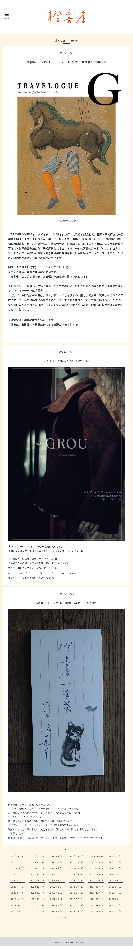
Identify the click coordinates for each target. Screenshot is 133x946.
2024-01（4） (97, 880)
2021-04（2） (97, 911)
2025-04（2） (57, 868)
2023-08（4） (57, 886)
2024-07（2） (116, 874)
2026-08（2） (18, 856)
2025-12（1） (18, 862)
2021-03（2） (116, 911)
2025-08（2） (97, 862)
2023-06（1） (97, 886)
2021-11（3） (116, 905)
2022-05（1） (116, 899)
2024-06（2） (18, 880)
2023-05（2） (116, 886)
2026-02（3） (97, 856)
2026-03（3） (77, 856)
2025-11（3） (38, 862)
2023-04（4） (18, 892)
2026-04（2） (57, 856)
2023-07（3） (77, 886)
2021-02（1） (67, 917)
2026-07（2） (38, 856)
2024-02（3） (77, 880)
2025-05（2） (38, 868)
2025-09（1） (77, 862)
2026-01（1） (116, 856)
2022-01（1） (77, 905)
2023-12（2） (116, 880)
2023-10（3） (38, 886)
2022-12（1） (97, 892)
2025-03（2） (77, 868)
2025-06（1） (18, 868)
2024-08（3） (97, 874)
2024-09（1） (77, 874)
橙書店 (58, 942)
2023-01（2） (77, 892)
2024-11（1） (38, 874)
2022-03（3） (38, 905)
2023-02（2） (57, 892)
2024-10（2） (57, 874)
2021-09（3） (18, 911)
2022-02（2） (57, 905)
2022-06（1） (97, 899)
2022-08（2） (57, 899)
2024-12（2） (18, 874)
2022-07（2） (77, 899)
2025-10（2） (57, 862)
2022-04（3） (18, 905)
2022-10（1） (18, 899)
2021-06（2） (77, 911)
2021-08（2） (38, 911)
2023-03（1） (38, 892)
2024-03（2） (57, 880)
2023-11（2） (18, 886)
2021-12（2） (97, 905)
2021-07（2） (57, 911)
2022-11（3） (116, 892)
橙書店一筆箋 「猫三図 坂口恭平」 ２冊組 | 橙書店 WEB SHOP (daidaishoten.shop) (55, 838)
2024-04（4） (38, 880)
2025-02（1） (97, 868)
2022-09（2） (38, 899)
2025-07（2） (116, 862)
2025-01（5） (116, 868)
